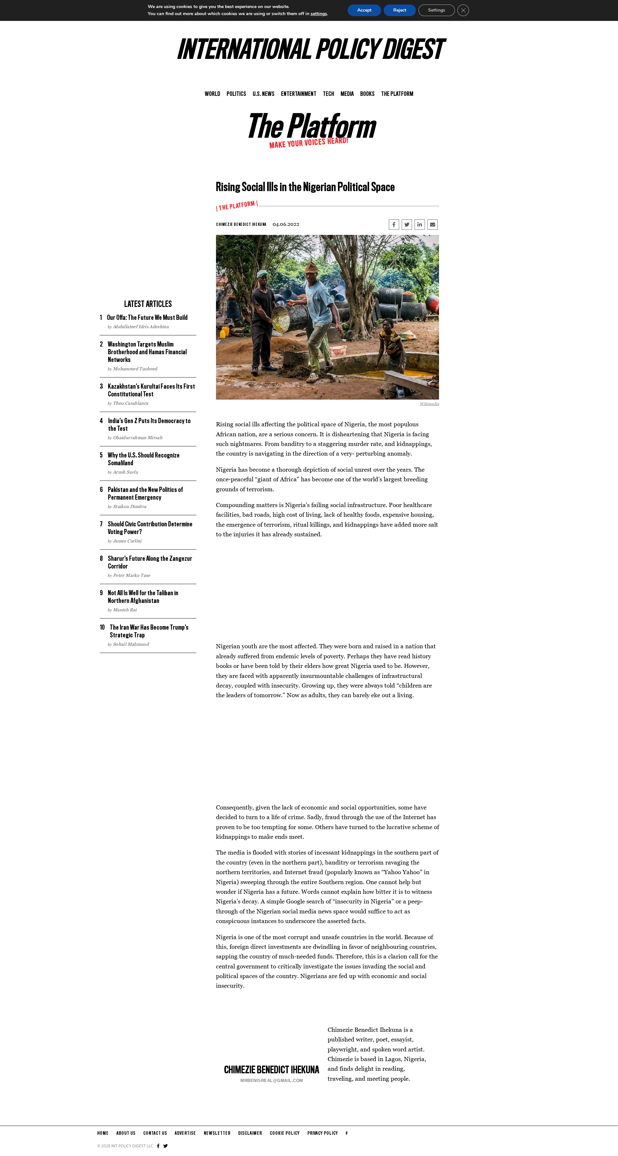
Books (367, 94)
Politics (236, 94)
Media (347, 94)
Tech (328, 94)
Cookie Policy (285, 1133)
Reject (399, 10)
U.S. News (264, 94)
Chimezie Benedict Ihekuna (241, 225)
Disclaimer (250, 1133)
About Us (126, 1133)
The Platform (397, 94)
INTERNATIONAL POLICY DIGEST (309, 51)
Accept (364, 10)
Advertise (185, 1133)
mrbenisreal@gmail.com (271, 1080)
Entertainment (298, 94)
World (212, 94)
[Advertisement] (148, 251)
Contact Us (155, 1133)
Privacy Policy (322, 1133)
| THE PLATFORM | (237, 206)
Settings (436, 10)
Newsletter (217, 1133)
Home (103, 1133)
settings (319, 14)
